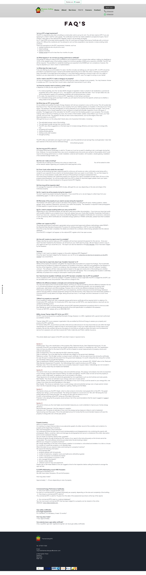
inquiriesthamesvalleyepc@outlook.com (48, 550)
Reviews (2, 289)
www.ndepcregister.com (50, 503)
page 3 (106, 398)
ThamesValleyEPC (47, 538)
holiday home (43, 52)
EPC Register (90, 244)
